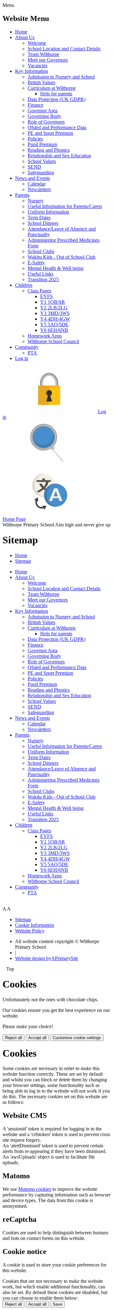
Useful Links (40, 274)
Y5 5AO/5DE (54, 324)
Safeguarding (41, 172)
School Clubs (41, 251)
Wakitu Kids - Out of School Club (61, 257)
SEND (34, 167)
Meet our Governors (48, 60)
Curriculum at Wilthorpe (52, 88)
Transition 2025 (43, 279)
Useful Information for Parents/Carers (65, 206)
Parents (22, 195)
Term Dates (39, 217)
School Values (42, 161)
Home (21, 31)
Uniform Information (48, 212)
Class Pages (39, 290)
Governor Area (42, 110)
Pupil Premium (42, 144)
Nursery (36, 200)
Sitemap (23, 561)
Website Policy (30, 930)
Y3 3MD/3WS (55, 313)
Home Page (14, 519)
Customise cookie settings (77, 1037)
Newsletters (39, 189)
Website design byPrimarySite (46, 958)
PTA (32, 352)
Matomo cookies (34, 1189)
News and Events (32, 178)
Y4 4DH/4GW (55, 319)
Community (27, 347)
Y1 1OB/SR (52, 302)
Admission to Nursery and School (61, 76)
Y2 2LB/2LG (53, 307)
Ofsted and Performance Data (57, 127)
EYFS (46, 296)
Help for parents (56, 93)
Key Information (31, 71)
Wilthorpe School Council (53, 341)
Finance (35, 105)
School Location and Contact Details (64, 48)
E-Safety (36, 262)
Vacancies (37, 65)
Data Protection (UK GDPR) (56, 99)
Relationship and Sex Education (59, 155)
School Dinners (43, 223)
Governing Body (44, 116)
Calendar (37, 183)
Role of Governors (46, 121)
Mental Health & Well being (55, 268)
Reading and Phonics (49, 150)
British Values (41, 82)
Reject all (13, 1037)
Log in (21, 358)
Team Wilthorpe (43, 54)
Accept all (37, 1037)
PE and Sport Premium (50, 133)
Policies (35, 138)
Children (23, 285)
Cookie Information (34, 925)
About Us (25, 37)
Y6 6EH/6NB (54, 330)
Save (57, 1304)
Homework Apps (45, 335)
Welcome (37, 43)
